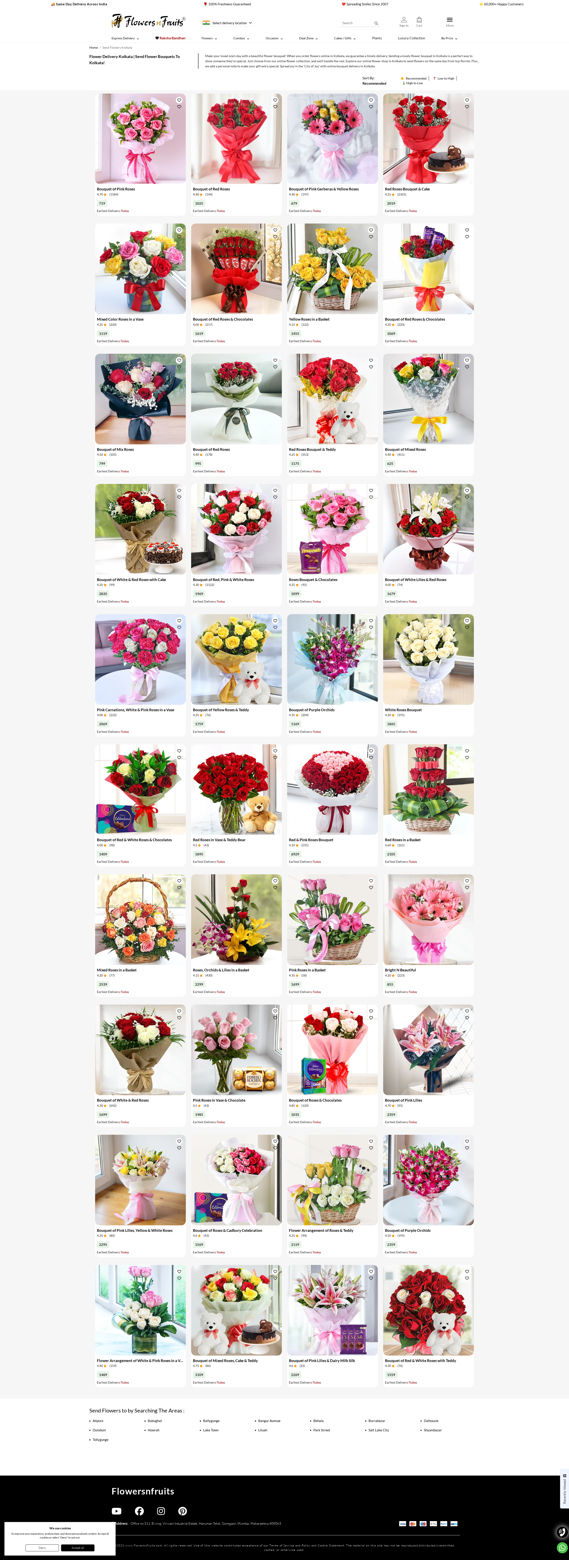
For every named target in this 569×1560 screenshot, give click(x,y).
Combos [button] (239, 38)
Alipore (98, 1421)
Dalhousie (431, 1421)
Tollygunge (100, 1440)
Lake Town (210, 1430)
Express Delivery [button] (123, 38)
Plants (377, 38)
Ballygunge (211, 1421)
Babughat (155, 1421)
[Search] (376, 23)
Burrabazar (377, 1421)
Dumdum (99, 1430)
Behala (318, 1421)
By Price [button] (447, 38)
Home (93, 47)
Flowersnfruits (143, 1491)
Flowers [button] (207, 38)
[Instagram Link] (161, 1513)
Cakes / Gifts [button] (342, 38)
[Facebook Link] (139, 1513)
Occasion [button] (272, 38)
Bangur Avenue (269, 1421)
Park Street (321, 1430)
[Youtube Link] (117, 1513)
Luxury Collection (411, 38)
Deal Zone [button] (306, 38)
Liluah (262, 1430)
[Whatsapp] (562, 1547)
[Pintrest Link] (182, 1513)
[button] (179, 100)
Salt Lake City (379, 1430)
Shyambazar (433, 1430)
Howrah (153, 1430)
